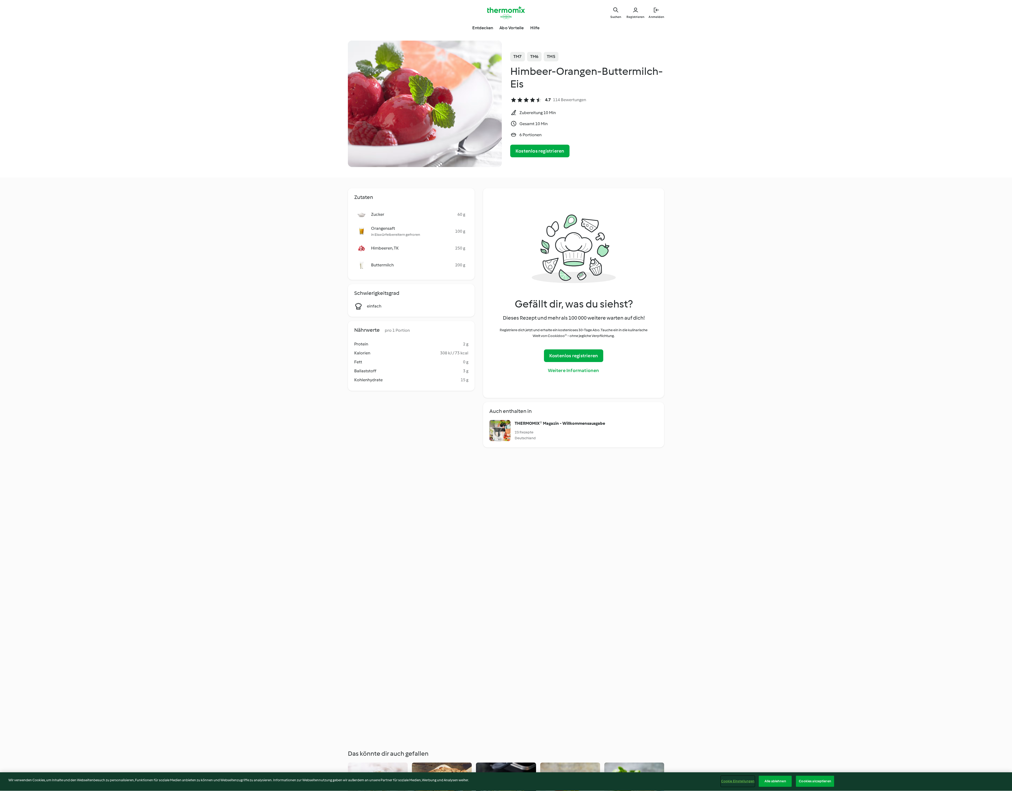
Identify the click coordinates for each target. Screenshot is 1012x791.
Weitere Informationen (573, 370)
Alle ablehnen (775, 781)
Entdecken (482, 27)
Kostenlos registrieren (539, 151)
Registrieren (635, 17)
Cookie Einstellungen (738, 781)
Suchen (615, 17)
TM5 (551, 56)
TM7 (517, 56)
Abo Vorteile (511, 27)
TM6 (534, 56)
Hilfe (535, 27)
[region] (506, 781)
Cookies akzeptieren (815, 781)
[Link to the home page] (506, 12)
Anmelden (656, 17)
